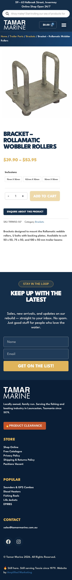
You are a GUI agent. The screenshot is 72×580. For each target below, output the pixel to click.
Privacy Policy (11, 455)
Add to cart (44, 196)
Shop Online (10, 447)
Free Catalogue (12, 451)
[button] (64, 25)
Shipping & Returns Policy (19, 460)
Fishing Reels (11, 496)
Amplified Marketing (19, 572)
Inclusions (11, 172)
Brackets (30, 36)
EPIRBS (7, 504)
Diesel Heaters (12, 491)
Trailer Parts (16, 36)
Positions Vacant (13, 464)
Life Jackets (10, 500)
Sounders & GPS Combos (18, 487)
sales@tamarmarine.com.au (20, 527)
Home (4, 36)
